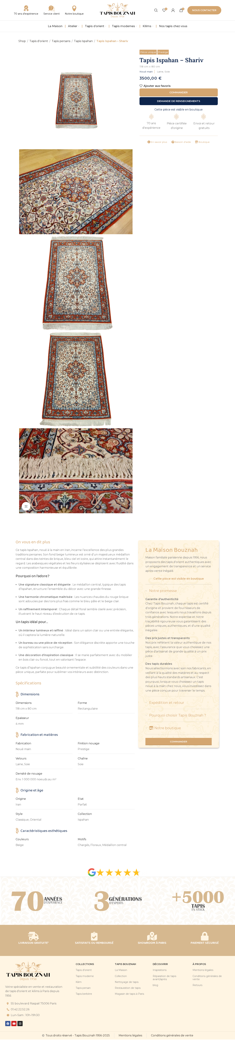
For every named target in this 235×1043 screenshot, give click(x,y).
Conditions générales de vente (207, 978)
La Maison (121, 970)
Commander (178, 92)
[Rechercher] (156, 10)
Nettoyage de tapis (126, 982)
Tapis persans (61, 41)
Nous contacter (204, 10)
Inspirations (159, 970)
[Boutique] (196, 142)
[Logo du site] (117, 10)
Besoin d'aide (183, 142)
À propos (199, 964)
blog (155, 985)
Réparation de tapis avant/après (164, 978)
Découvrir (160, 964)
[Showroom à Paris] (152, 936)
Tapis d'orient (38, 41)
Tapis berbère (84, 993)
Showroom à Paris (152, 943)
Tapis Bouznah (125, 964)
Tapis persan (83, 987)
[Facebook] (7, 1023)
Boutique (204, 142)
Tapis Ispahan (83, 41)
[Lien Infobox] (51, 10)
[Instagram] (20, 1023)
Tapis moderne (85, 976)
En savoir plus (159, 142)
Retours (197, 985)
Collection (121, 976)
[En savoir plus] (149, 142)
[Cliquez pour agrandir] (26, 506)
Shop (22, 41)
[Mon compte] (173, 10)
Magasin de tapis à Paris (129, 993)
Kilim (79, 982)
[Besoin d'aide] (173, 142)
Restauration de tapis (128, 987)
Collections (85, 964)
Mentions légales (203, 970)
